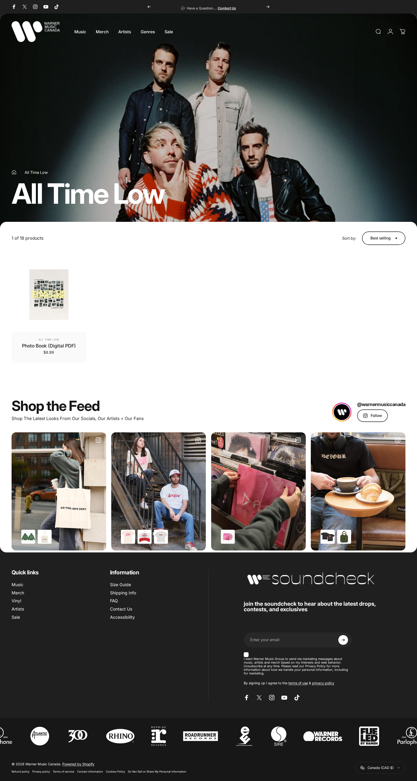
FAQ (114, 600)
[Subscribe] (343, 640)
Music (17, 584)
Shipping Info (123, 592)
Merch (18, 592)
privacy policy (323, 683)
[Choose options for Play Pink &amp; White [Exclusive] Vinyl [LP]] (228, 537)
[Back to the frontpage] (14, 172)
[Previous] (149, 7)
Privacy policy (41, 771)
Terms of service (63, 771)
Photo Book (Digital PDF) (49, 346)
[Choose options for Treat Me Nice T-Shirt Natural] (128, 537)
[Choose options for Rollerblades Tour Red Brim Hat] (145, 537)
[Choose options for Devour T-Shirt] (327, 537)
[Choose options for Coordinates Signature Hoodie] (28, 537)
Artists (18, 608)
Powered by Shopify (78, 764)
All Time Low (49, 339)
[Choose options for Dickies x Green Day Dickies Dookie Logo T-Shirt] (161, 537)
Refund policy (20, 771)
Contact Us (121, 608)
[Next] (268, 7)
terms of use (298, 683)
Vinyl (16, 600)
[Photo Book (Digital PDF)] (49, 294)
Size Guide (120, 584)
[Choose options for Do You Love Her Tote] (45, 537)
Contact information (90, 771)
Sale (16, 617)
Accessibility (122, 617)
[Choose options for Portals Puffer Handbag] (344, 537)
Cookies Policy (115, 771)
